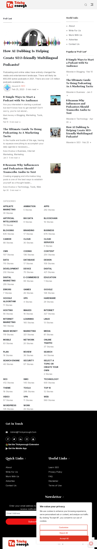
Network (28, 339)
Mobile (7, 339)
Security (28, 360)
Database (29, 260)
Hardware (50, 298)
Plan (6, 352)
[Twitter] (14, 439)
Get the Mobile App (17, 448)
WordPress (9, 405)
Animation (29, 206)
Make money (10, 331)
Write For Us (75, 30)
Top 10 (47, 388)
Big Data (28, 218)
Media (47, 331)
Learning (28, 319)
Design (48, 260)
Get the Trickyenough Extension (23, 444)
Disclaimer (53, 481)
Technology (23, 187)
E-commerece (31, 277)
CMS (5, 251)
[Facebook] (8, 439)
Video (6, 396)
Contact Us (74, 44)
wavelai (70, 71)
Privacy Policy (55, 472)
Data (6, 260)
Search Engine (11, 360)
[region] (64, 523)
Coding (27, 251)
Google (48, 289)
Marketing (31, 115)
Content (49, 251)
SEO (23, 86)
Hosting (8, 310)
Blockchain (50, 218)
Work (26, 405)
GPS (25, 298)
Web (5, 118)
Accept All (64, 538)
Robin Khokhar (9, 151)
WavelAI (15, 86)
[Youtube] (33, 439)
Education (50, 277)
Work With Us (75, 35)
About (72, 26)
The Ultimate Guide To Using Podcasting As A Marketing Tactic (22, 133)
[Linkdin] (20, 439)
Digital (48, 268)
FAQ (50, 476)
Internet (49, 310)
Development (11, 268)
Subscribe (33, 521)
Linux (47, 319)
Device (27, 268)
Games (27, 289)
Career (7, 239)
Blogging (21, 115)
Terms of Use (55, 485)
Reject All (64, 533)
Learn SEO (53, 467)
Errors (7, 289)
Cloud (27, 239)
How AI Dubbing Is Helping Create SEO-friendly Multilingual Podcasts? (30, 58)
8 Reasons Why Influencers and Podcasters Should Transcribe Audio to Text (21, 168)
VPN (25, 396)
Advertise (73, 39)
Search (48, 352)
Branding (28, 230)
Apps (46, 206)
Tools (39, 115)
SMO (25, 379)
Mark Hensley (8, 115)
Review (27, 352)
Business (22, 151)
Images (27, 310)
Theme (7, 388)
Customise (63, 527)
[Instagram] (27, 439)
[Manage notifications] (91, 543)
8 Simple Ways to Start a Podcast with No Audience (20, 98)
